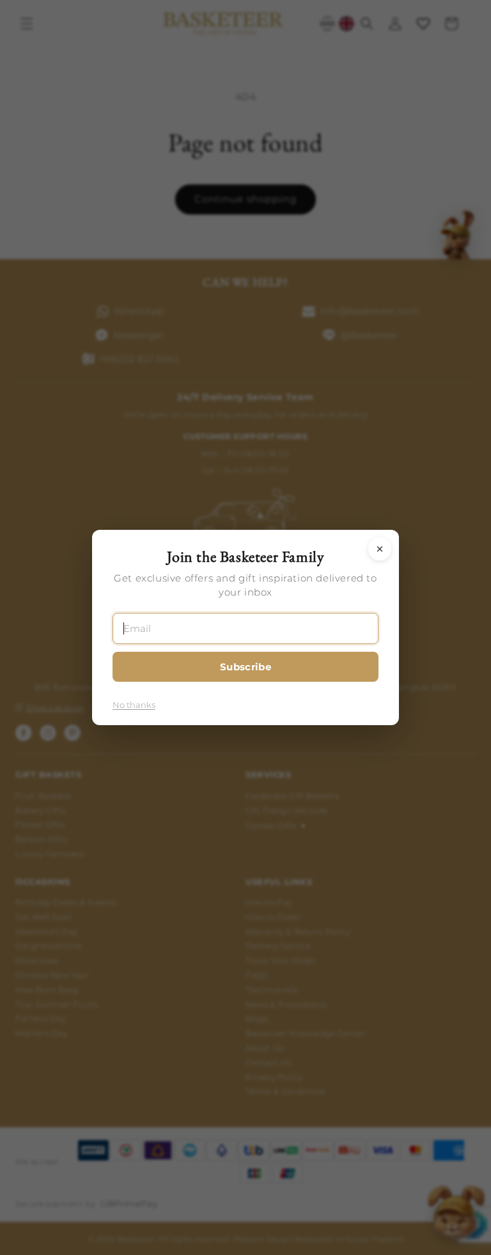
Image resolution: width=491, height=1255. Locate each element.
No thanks (134, 705)
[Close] (379, 548)
